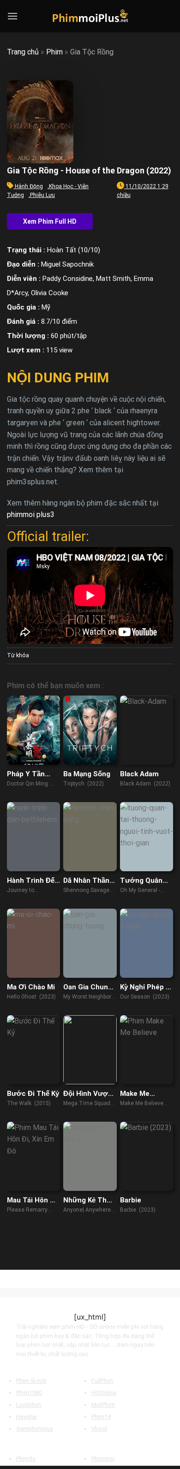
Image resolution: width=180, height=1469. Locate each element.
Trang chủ (23, 52)
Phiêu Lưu (42, 195)
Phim (54, 52)
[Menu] (12, 16)
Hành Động (29, 186)
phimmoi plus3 (30, 514)
